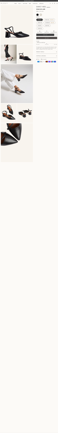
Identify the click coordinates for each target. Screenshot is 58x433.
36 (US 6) (39, 19)
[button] (49, 7)
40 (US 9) (39, 25)
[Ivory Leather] (41, 15)
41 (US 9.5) (47, 25)
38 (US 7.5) (40, 22)
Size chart (37, 16)
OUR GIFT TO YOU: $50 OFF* (29, 0)
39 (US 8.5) (49, 22)
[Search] (50, 3)
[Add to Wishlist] (56, 35)
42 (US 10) (40, 28)
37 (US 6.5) (49, 19)
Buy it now (47, 37)
